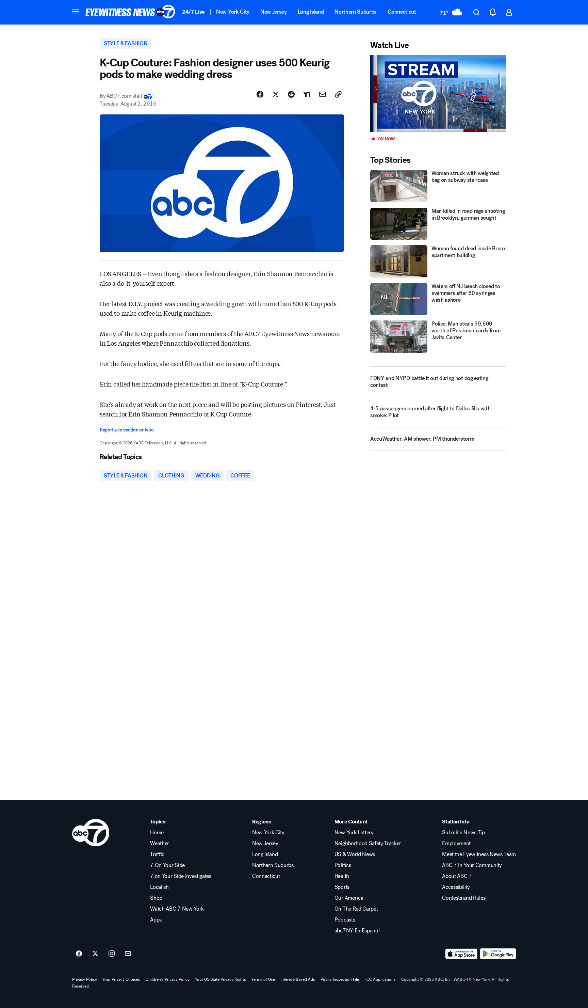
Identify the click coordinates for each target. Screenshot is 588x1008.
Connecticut (402, 11)
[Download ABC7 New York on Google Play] (498, 953)
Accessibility (456, 887)
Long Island (311, 11)
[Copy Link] (338, 94)
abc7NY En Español (357, 930)
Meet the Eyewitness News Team (479, 854)
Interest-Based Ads (297, 979)
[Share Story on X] (275, 94)
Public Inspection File (340, 979)
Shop (156, 898)
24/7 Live (193, 11)
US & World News (354, 854)
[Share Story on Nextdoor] (307, 94)
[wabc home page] (90, 832)
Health (341, 876)
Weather (159, 843)
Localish (159, 887)
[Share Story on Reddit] (291, 94)
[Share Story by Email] (322, 94)
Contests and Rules (463, 898)
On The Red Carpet (356, 909)
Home (157, 832)
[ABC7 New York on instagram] (111, 954)
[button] (75, 11)
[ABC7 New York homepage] (130, 12)
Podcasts (344, 920)
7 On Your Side (167, 865)
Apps (156, 920)
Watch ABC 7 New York (177, 909)
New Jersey (273, 11)
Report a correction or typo (126, 430)
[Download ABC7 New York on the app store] (461, 953)
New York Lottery (354, 832)
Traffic (157, 854)
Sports (341, 887)
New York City (232, 11)
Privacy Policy (84, 979)
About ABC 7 (457, 876)
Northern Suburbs (355, 11)
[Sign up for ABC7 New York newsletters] (128, 954)
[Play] (438, 93)
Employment (456, 843)
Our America (348, 898)
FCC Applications (380, 979)
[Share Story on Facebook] (260, 94)
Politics (342, 865)
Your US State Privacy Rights (220, 979)
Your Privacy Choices (121, 979)
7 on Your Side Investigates (180, 876)
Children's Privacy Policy (168, 979)
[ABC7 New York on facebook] (79, 954)
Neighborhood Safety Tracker (367, 843)
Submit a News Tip (463, 832)
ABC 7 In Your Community (472, 865)
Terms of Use (263, 979)
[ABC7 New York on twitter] (95, 954)
